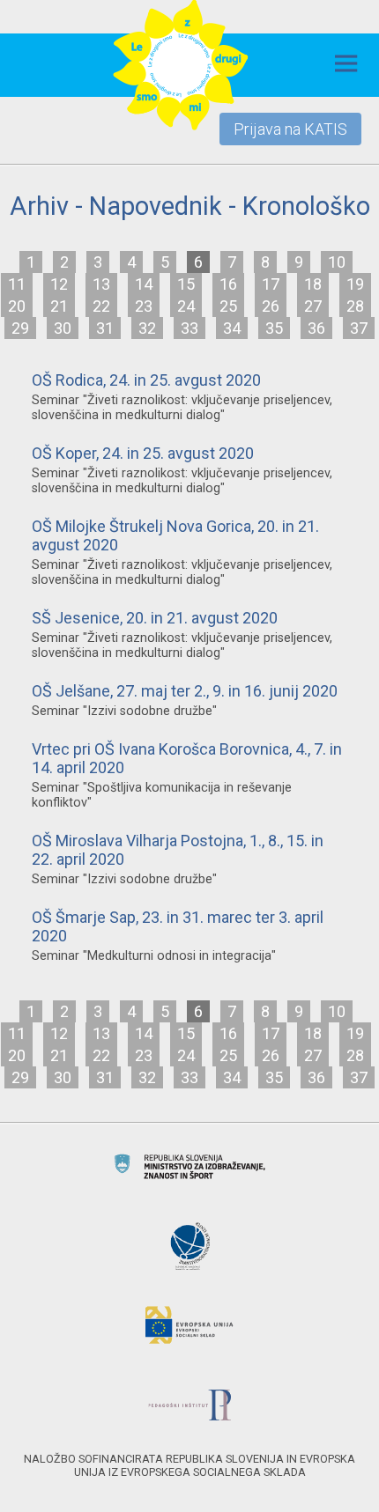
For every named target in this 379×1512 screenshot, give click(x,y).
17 (270, 284)
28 (355, 306)
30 (62, 328)
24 (186, 306)
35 (274, 328)
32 (147, 328)
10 (337, 262)
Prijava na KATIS (290, 129)
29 (20, 328)
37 (359, 328)
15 (186, 284)
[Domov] (181, 65)
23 (143, 306)
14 (143, 284)
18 (313, 284)
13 (101, 284)
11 (17, 284)
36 (316, 328)
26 (270, 306)
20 (17, 306)
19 (355, 284)
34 (232, 328)
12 (59, 284)
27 (313, 306)
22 (101, 306)
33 (189, 328)
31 (105, 328)
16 (228, 284)
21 (59, 306)
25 (228, 306)
